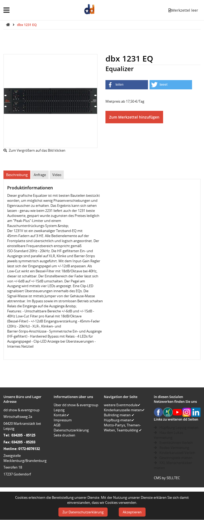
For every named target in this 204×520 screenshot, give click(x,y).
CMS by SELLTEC (167, 477)
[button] (126, 84)
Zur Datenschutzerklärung (83, 512)
